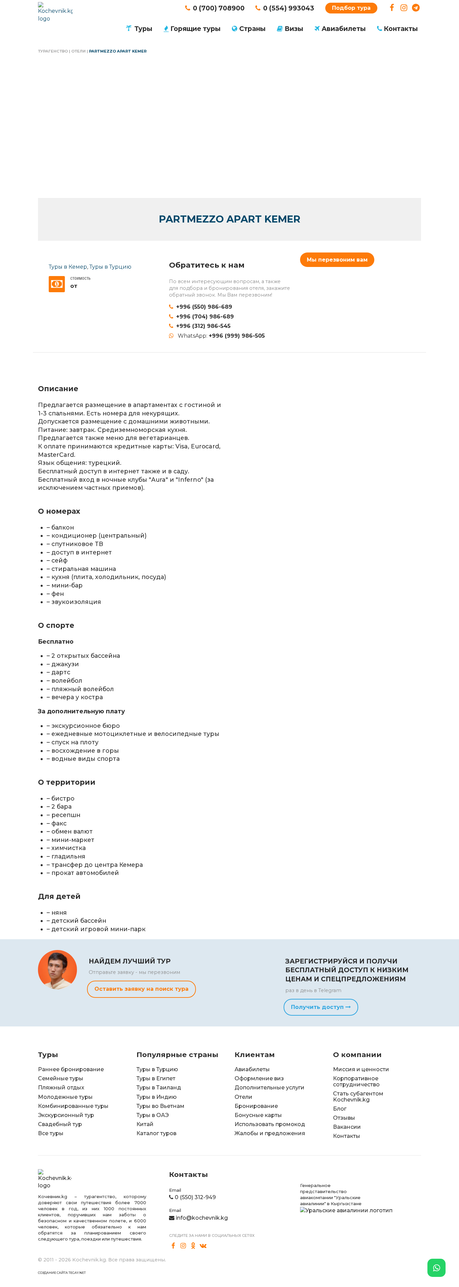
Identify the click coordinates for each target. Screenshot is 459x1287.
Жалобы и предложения (270, 1133)
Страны (252, 29)
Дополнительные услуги (269, 1087)
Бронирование (256, 1106)
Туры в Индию (156, 1097)
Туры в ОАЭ (152, 1115)
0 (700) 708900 (219, 8)
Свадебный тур (60, 1124)
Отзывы (344, 1118)
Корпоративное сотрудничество (356, 1081)
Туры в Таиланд (158, 1087)
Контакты (401, 29)
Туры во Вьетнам (160, 1106)
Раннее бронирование (71, 1069)
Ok (193, 1246)
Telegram (416, 7)
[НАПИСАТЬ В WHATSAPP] (436, 1268)
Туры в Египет (155, 1078)
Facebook (392, 7)
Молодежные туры (65, 1097)
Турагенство (53, 51)
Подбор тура (351, 8)
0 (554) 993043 (288, 8)
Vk (203, 1246)
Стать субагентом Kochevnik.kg (358, 1096)
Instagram (404, 7)
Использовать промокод (270, 1124)
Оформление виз (259, 1078)
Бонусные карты (258, 1115)
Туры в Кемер (68, 267)
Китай (145, 1124)
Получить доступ (318, 1007)
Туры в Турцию (110, 267)
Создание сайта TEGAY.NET (62, 1273)
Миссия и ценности (361, 1069)
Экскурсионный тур (66, 1115)
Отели (78, 51)
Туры (143, 29)
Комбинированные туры (73, 1106)
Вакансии (347, 1127)
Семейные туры (60, 1078)
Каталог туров (156, 1133)
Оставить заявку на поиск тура (141, 989)
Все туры (51, 1133)
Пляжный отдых (61, 1087)
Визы (294, 29)
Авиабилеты (344, 29)
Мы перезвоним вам (337, 260)
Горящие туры (195, 29)
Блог (339, 1109)
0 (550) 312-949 (195, 1197)
